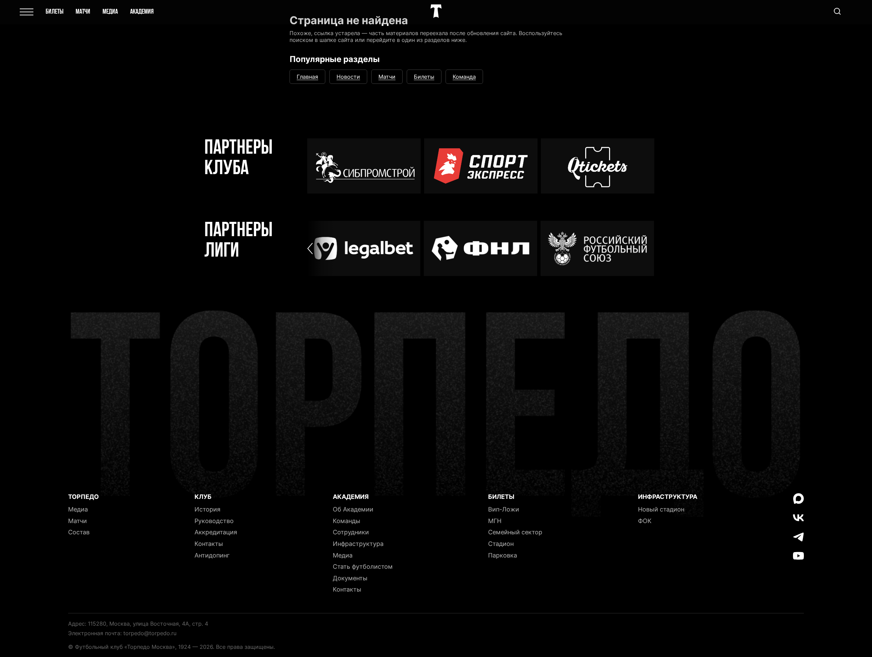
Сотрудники (351, 532)
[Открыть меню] (26, 12)
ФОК (645, 520)
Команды (346, 520)
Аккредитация (215, 532)
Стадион (501, 543)
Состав (79, 532)
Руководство (214, 520)
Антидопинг (212, 555)
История (207, 509)
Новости (348, 76)
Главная (307, 76)
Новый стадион (661, 509)
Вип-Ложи (503, 509)
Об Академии (353, 509)
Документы (350, 578)
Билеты (54, 12)
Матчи (83, 12)
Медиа (110, 12)
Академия (142, 12)
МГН (494, 520)
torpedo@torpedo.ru (149, 633)
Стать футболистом (363, 566)
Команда (464, 76)
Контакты (208, 543)
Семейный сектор (515, 532)
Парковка (502, 555)
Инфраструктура (358, 543)
